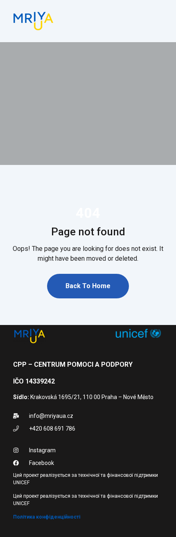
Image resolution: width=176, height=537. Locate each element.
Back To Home (88, 286)
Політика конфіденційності (46, 517)
